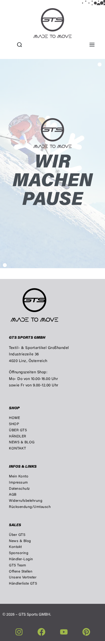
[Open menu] (92, 45)
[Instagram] (19, 632)
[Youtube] (64, 632)
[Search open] (19, 44)
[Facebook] (41, 632)
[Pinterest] (86, 632)
